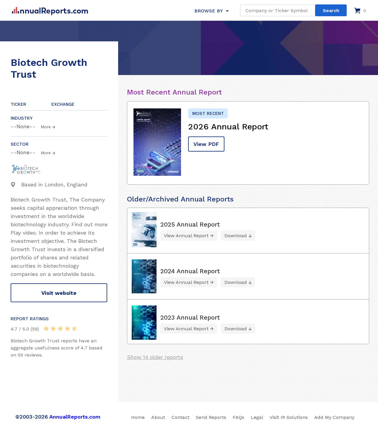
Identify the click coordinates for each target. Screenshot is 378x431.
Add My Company (334, 417)
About (158, 417)
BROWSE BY (208, 11)
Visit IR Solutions (289, 417)
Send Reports (211, 417)
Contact (180, 417)
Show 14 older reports (155, 357)
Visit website (58, 293)
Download (235, 235)
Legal (257, 417)
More (46, 126)
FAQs (238, 417)
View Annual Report (186, 235)
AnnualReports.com (74, 417)
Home (138, 417)
